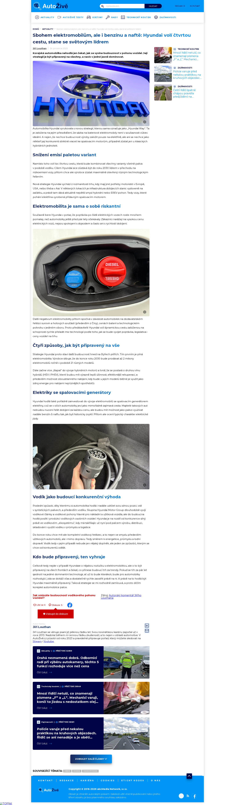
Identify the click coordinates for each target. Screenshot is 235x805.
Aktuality (47, 17)
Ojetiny (97, 17)
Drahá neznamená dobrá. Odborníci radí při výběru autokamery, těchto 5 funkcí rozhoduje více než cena (68, 662)
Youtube (48, 641)
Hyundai (76, 771)
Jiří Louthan (40, 48)
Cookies (108, 780)
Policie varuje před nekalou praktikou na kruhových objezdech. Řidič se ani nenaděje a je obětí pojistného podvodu (187, 80)
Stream (37, 641)
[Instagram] (181, 796)
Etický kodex (132, 780)
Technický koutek (138, 17)
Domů (36, 29)
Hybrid (67, 771)
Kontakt (45, 780)
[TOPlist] (6, 803)
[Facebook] (193, 796)
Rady (114, 17)
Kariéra (87, 780)
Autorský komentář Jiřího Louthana (121, 596)
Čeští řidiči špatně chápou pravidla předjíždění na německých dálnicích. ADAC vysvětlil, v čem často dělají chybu (187, 98)
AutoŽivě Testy (73, 17)
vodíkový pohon (90, 771)
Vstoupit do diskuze (56, 614)
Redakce (67, 780)
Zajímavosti (168, 17)
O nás (156, 780)
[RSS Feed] (187, 796)
